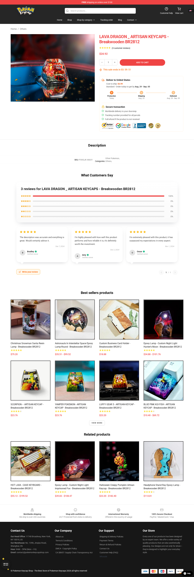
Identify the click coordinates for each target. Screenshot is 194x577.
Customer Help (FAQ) (109, 552)
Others (23, 29)
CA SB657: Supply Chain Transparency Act (74, 552)
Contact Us (104, 548)
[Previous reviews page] (161, 272)
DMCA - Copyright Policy (66, 548)
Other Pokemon (112, 158)
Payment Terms (106, 540)
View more (97, 423)
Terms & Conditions (64, 540)
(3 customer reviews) (121, 48)
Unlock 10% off (5, 564)
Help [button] (189, 573)
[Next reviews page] (175, 272)
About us (59, 536)
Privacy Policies (62, 544)
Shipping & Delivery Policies (111, 536)
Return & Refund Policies (110, 544)
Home (14, 29)
